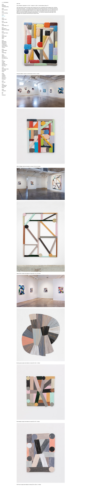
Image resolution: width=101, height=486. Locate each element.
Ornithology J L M (5, 25)
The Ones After (4, 22)
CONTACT (4, 95)
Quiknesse (4, 70)
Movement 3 (4, 42)
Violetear (3, 63)
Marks (3, 37)
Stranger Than (4, 64)
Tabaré (3, 55)
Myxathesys (4, 41)
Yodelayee (4, 90)
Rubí (3, 51)
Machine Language (5, 29)
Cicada (3, 74)
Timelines (3, 76)
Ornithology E (4, 50)
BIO (2, 92)
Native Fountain (5, 46)
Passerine (4, 5)
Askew (3, 87)
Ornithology (4, 52)
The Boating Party (5, 6)
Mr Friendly (4, 86)
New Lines (4, 65)
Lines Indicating (5, 13)
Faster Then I (4, 19)
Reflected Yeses (5, 32)
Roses (3, 71)
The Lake (3, 82)
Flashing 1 (4, 79)
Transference (4, 85)
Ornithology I (4, 36)
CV (2, 93)
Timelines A (4, 43)
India (3, 38)
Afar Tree (3, 16)
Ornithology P (4, 44)
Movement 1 (4, 77)
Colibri (3, 62)
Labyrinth (3, 75)
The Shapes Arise (5, 68)
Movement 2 (4, 56)
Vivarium (3, 47)
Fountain (3, 61)
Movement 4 (4, 28)
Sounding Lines (5, 58)
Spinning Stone (5, 9)
